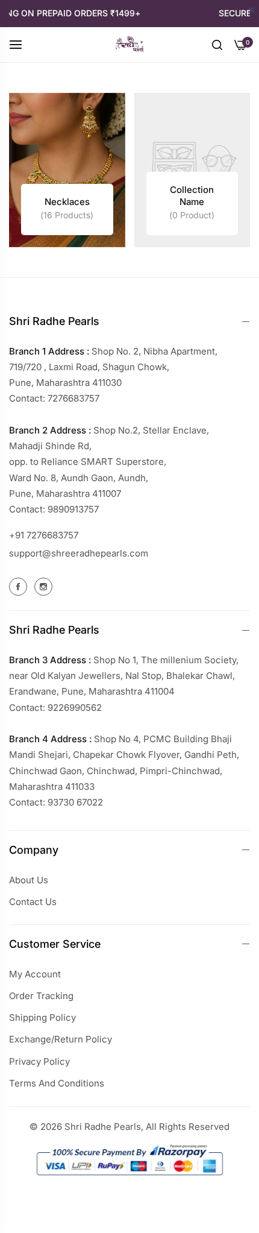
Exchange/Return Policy (60, 1039)
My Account (35, 974)
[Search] (217, 44)
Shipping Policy (42, 1017)
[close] (251, 11)
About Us (28, 880)
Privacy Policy (39, 1061)
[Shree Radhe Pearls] (129, 44)
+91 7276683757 (43, 535)
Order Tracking (41, 995)
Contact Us (33, 901)
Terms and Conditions (56, 1083)
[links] (67, 170)
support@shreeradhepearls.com (78, 553)
